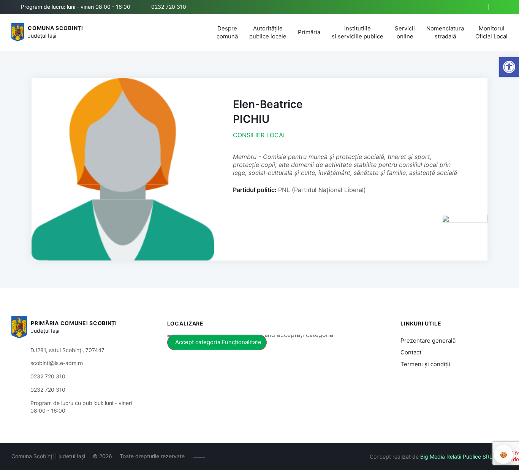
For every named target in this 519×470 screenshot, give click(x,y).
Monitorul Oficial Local (491, 32)
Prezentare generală (428, 340)
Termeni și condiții (425, 364)
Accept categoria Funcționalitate (218, 342)
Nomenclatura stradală (445, 32)
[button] (476, 7)
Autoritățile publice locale (267, 32)
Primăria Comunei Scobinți (74, 323)
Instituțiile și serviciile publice (357, 32)
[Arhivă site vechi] (503, 7)
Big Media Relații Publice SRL (456, 456)
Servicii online (405, 32)
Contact (410, 352)
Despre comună (227, 32)
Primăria (309, 32)
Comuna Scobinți (55, 28)
